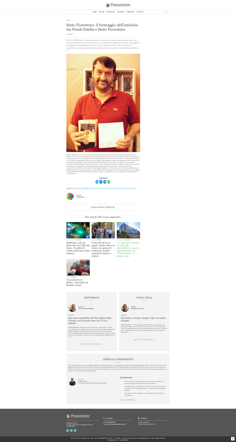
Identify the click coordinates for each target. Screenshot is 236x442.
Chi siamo (120, 12)
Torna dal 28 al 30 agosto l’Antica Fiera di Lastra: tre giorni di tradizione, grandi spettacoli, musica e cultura (103, 249)
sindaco (134, 188)
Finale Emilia (77, 188)
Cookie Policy (123, 440)
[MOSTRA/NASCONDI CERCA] (166, 12)
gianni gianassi (95, 188)
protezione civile (114, 188)
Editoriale (111, 12)
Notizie (102, 12)
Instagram (75, 430)
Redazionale (120, 239)
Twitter (71, 430)
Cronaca (68, 239)
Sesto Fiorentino (125, 188)
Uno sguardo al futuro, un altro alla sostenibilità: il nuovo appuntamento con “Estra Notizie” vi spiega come (128, 249)
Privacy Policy (112, 440)
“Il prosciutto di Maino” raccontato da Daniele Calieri (77, 282)
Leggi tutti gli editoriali (90, 344)
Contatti (140, 12)
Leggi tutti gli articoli (143, 339)
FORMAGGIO (86, 188)
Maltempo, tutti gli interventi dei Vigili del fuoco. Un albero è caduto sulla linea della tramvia (78, 248)
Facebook (68, 430)
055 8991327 (110, 422)
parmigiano (104, 188)
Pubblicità (130, 12)
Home (94, 12)
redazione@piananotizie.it (117, 424)
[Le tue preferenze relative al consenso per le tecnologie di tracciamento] (233, 439)
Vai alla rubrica (127, 400)
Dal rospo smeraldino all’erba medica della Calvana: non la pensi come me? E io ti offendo (89, 321)
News (68, 20)
